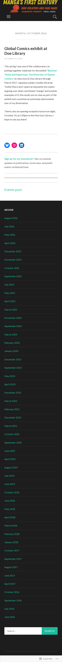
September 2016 (13, 600)
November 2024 (13, 317)
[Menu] (8, 16)
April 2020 (9, 459)
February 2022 (12, 409)
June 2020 (9, 450)
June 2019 (9, 484)
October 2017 (11, 550)
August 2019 (11, 467)
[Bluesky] (7, 145)
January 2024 (11, 351)
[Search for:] (31, 631)
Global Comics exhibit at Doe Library (25, 51)
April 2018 (9, 517)
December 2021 (12, 417)
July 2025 (9, 284)
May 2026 (9, 234)
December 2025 (12, 251)
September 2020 (13, 442)
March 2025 (10, 309)
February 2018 (12, 533)
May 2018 (9, 509)
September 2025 (13, 276)
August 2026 (11, 218)
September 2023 (13, 367)
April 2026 (9, 243)
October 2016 (11, 592)
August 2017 (11, 567)
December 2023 (12, 359)
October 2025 (11, 268)
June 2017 (9, 575)
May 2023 (9, 376)
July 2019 (9, 475)
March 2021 (10, 425)
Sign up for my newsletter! (19, 158)
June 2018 (9, 500)
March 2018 (10, 525)
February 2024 (12, 342)
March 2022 (10, 401)
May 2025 (9, 292)
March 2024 (10, 334)
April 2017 (9, 583)
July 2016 (9, 608)
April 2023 (9, 384)
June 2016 (9, 616)
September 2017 (13, 558)
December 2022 (12, 392)
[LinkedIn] (21, 145)
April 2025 (9, 301)
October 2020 (11, 434)
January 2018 (11, 542)
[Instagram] (14, 145)
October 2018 (11, 492)
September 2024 (13, 326)
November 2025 (13, 259)
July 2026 (9, 226)
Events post (13, 190)
